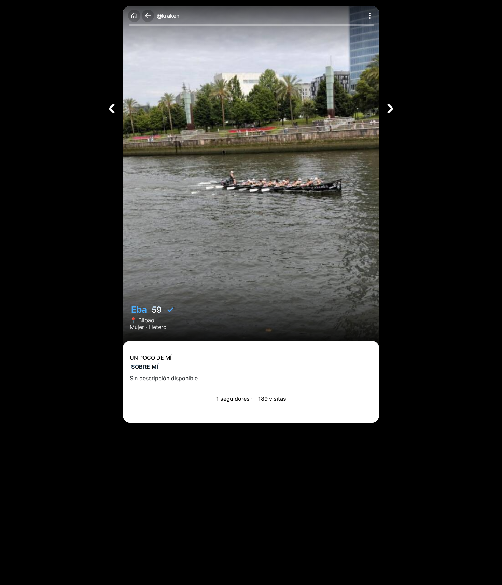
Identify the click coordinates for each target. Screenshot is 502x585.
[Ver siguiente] (390, 108)
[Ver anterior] (111, 108)
